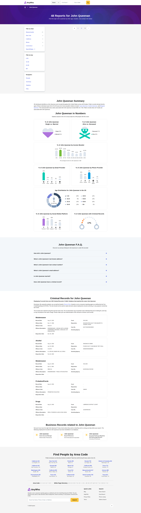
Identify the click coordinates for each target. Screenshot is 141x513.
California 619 (70, 474)
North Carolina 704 (88, 474)
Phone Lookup (102, 496)
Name (54, 2)
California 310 (36, 461)
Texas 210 (53, 474)
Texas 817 (105, 474)
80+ (27, 68)
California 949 (88, 465)
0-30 (27, 58)
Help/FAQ (86, 494)
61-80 (27, 65)
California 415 (36, 465)
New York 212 (53, 461)
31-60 (27, 61)
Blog (85, 491)
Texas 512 (70, 470)
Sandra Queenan (92, 106)
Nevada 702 (88, 461)
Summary (28, 81)
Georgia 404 (53, 465)
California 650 (53, 470)
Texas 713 (105, 465)
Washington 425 (35, 470)
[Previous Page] (74, 28)
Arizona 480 (105, 470)
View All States (29, 49)
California (28, 39)
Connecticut (29, 45)
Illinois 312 (70, 465)
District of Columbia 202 (105, 461)
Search (74, 500)
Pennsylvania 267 (36, 474)
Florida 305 (70, 461)
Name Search (102, 491)
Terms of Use (67, 304)
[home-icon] (25, 7)
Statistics (28, 85)
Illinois (27, 42)
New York (28, 35)
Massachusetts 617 (88, 470)
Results (28, 78)
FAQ (27, 88)
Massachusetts (30, 32)
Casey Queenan (83, 106)
